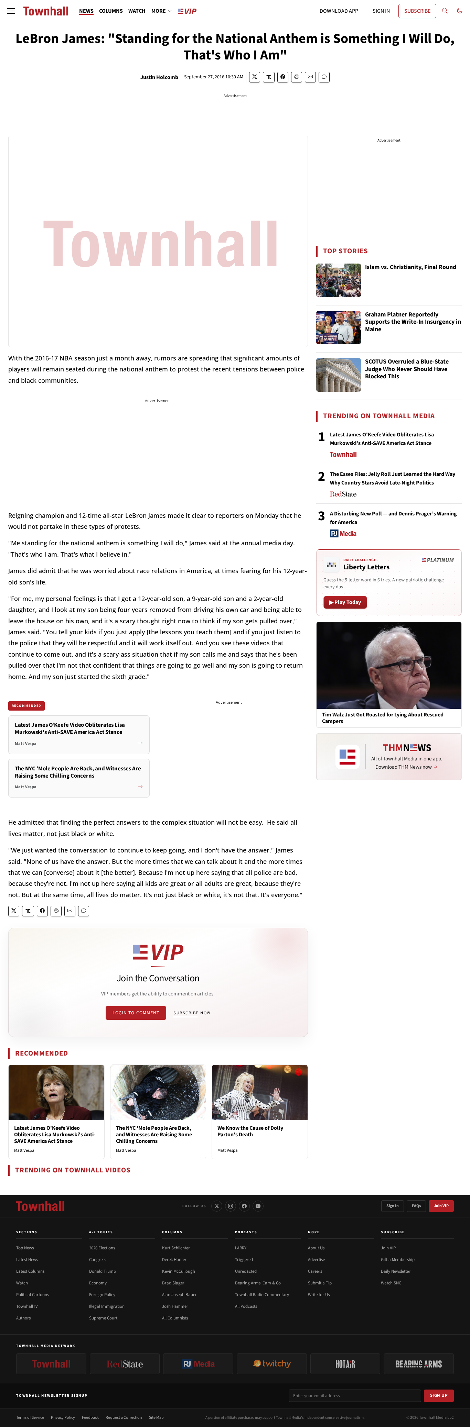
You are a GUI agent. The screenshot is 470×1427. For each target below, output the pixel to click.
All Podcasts (246, 1306)
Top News (25, 1248)
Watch (22, 1283)
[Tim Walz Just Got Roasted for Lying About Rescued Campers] (389, 665)
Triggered (244, 1260)
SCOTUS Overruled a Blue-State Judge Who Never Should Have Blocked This (407, 369)
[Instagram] (230, 1206)
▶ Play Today (345, 602)
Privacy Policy (63, 1417)
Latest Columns (30, 1271)
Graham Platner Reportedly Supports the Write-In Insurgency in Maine (413, 322)
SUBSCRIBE (417, 11)
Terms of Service (30, 1417)
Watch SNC (391, 1283)
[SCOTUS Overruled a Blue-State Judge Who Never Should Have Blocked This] (338, 375)
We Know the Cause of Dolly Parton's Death (250, 1131)
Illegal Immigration (107, 1306)
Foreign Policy (102, 1295)
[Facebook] (244, 1206)
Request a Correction (124, 1417)
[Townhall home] (40, 1206)
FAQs (416, 1206)
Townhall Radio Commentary (262, 1295)
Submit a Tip (320, 1283)
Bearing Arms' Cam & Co (258, 1283)
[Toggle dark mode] (459, 11)
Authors (23, 1318)
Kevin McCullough (178, 1271)
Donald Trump (102, 1271)
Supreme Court (103, 1318)
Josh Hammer (175, 1306)
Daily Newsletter (395, 1271)
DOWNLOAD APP (339, 11)
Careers (315, 1271)
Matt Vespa (24, 1150)
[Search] (445, 11)
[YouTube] (258, 1206)
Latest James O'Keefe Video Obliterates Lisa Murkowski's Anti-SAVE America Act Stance (54, 1134)
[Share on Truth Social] (269, 77)
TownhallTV (27, 1306)
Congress (97, 1260)
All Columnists (175, 1318)
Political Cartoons (32, 1295)
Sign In (392, 1206)
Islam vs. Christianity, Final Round (410, 267)
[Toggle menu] (11, 11)
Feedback (90, 1417)
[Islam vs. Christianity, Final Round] (338, 280)
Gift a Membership (398, 1260)
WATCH (137, 11)
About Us (316, 1248)
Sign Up (439, 1395)
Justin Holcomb (159, 77)
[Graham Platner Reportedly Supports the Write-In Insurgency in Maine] (338, 328)
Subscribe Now (192, 1013)
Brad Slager (173, 1283)
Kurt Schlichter (176, 1248)
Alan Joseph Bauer (179, 1295)
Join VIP (441, 1206)
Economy (98, 1283)
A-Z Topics (101, 1232)
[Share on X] (254, 77)
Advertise (316, 1260)
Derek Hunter (174, 1260)
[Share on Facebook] (282, 77)
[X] (216, 1206)
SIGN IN (381, 11)
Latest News (27, 1260)
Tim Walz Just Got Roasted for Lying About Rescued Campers (383, 718)
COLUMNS (111, 11)
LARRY (240, 1248)
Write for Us (319, 1295)
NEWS (86, 11)
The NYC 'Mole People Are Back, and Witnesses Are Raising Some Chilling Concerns (154, 1134)
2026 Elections (102, 1248)
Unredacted (246, 1271)
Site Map (156, 1417)
